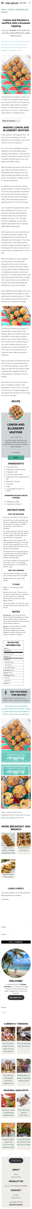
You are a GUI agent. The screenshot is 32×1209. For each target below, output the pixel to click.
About (16, 1174)
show (17, 121)
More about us (15, 997)
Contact (16, 1195)
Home (3, 9)
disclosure (17, 36)
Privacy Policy (16, 1177)
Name (4, 927)
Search (3, 1007)
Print (16, 457)
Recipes (11, 9)
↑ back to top (16, 1160)
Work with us (16, 1197)
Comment (5, 899)
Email (3, 934)
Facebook (25, 700)
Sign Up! (8, 1186)
